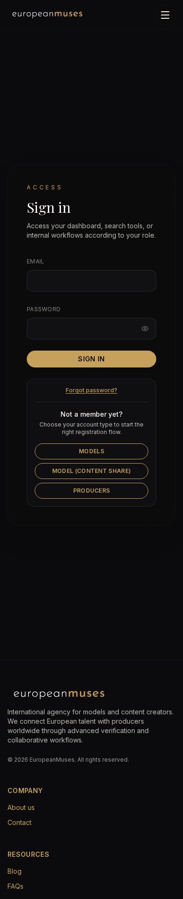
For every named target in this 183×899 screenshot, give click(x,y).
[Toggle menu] (165, 15)
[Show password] (145, 328)
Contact (19, 822)
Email (36, 261)
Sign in (91, 359)
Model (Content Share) (91, 470)
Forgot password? (91, 390)
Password (44, 309)
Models (91, 451)
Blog (15, 871)
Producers (91, 490)
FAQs (15, 886)
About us (21, 807)
